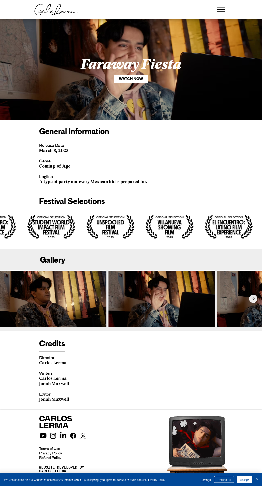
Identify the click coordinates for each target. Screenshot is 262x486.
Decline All (224, 479)
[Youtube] (43, 436)
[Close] (257, 479)
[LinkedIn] (63, 436)
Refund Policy (50, 458)
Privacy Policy (50, 453)
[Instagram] (53, 436)
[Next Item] (253, 299)
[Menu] (221, 9)
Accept (244, 479)
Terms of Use (49, 449)
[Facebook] (73, 436)
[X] (83, 436)
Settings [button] (206, 479)
